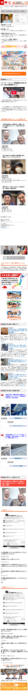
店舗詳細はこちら (5, 227)
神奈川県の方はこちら (15, 309)
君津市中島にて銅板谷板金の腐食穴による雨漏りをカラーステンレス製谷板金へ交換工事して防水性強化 (15, 396)
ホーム (2, 6)
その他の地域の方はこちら (15, 319)
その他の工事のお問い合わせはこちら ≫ (14, 73)
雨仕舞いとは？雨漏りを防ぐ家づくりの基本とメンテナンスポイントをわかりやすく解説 (17, 376)
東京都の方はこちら (14, 300)
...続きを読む (21, 356)
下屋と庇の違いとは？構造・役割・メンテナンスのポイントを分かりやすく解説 (17, 347)
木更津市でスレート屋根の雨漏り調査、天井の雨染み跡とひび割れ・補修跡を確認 (17, 330)
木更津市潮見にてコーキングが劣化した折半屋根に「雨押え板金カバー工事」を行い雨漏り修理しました (15, 436)
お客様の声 (7, 6)
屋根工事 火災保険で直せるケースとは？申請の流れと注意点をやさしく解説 (17, 361)
